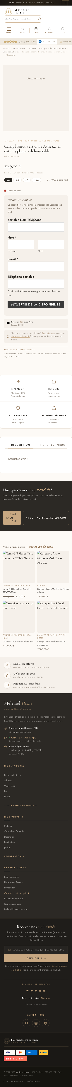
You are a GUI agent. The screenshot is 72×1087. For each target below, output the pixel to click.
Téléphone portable (21, 277)
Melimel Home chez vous (16, 909)
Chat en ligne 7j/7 (24, 738)
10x (37, 179)
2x (8, 179)
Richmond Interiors (13, 775)
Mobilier (8, 826)
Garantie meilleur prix (15, 893)
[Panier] (36, 30)
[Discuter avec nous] (62, 30)
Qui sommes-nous (12, 904)
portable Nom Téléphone (24, 220)
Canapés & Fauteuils (14, 831)
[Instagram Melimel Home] (36, 1023)
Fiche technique (53, 445)
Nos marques (19, 48)
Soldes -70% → (14, 856)
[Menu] (9, 30)
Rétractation (9, 887)
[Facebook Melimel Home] (26, 1023)
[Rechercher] (39, 19)
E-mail (13, 259)
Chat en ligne (13, 518)
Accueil (6, 48)
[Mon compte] (49, 30)
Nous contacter (11, 877)
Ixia (5, 791)
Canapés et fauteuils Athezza (52, 48)
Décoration (9, 837)
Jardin (7, 847)
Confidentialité (33, 1081)
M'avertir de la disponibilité (36, 304)
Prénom (12, 251)
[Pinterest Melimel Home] (45, 1023)
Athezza (32, 48)
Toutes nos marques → (20, 805)
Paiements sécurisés (13, 898)
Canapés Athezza (11, 51)
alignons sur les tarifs (20, 336)
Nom (12, 238)
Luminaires (9, 842)
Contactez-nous (48, 333)
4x (26, 179)
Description (20, 445)
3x (17, 179)
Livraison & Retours (13, 882)
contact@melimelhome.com (48, 517)
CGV (6, 1081)
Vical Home (9, 786)
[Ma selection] (22, 30)
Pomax (7, 796)
